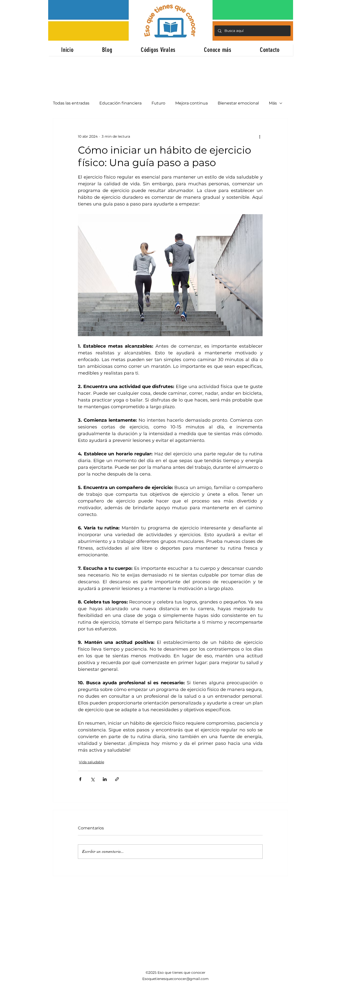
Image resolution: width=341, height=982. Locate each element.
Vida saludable (91, 762)
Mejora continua (191, 103)
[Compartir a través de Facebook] (80, 779)
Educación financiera (120, 103)
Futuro (158, 103)
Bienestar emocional (238, 103)
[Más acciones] (260, 136)
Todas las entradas (71, 103)
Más (273, 103)
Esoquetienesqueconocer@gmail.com (175, 979)
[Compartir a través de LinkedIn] (104, 779)
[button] (218, 50)
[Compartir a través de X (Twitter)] (92, 779)
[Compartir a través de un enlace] (117, 779)
